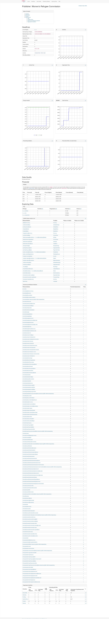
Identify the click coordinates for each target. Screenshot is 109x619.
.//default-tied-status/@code (28, 243)
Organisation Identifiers (32, 21)
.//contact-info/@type (26, 235)
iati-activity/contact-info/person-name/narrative (31, 353)
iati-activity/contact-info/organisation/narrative (31, 349)
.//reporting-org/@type (27, 264)
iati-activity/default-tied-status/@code (29, 372)
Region (54, 258)
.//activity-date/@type (26, 224)
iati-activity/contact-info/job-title (28, 343)
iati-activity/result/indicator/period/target (30, 477)
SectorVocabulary (56, 272)
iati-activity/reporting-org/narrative (29, 429)
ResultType (55, 266)
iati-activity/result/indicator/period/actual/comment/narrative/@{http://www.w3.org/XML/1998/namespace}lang (42, 466)
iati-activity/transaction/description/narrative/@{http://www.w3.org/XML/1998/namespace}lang (39, 514)
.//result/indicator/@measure (28, 268)
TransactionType (56, 277)
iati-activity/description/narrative (28, 378)
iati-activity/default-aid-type (27, 358)
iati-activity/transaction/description (29, 510)
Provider (24, 601)
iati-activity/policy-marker (27, 395)
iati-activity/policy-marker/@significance (30, 399)
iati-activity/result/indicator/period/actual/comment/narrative (33, 464)
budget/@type (31, 188)
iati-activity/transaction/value (28, 531)
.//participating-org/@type (27, 249)
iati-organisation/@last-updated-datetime (30, 542)
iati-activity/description (27, 374)
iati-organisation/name (27, 546)
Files (28, 18)
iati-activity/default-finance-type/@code (30, 364)
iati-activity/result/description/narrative (29, 441)
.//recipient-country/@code (27, 256)
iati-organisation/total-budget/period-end (30, 571)
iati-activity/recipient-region (27, 408)
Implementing (25, 599)
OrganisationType (56, 249)
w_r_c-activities (25, 210)
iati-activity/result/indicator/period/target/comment (31, 481)
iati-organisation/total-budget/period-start (30, 575)
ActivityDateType (56, 224)
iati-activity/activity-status (27, 307)
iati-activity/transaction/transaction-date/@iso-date (32, 525)
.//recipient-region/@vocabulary (28, 260)
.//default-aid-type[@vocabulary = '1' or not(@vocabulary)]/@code (34, 237)
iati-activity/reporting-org (27, 422)
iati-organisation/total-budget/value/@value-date (31, 581)
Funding (24, 597)
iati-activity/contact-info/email (28, 341)
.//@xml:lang (25, 281)
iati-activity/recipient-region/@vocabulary (30, 414)
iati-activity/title (25, 504)
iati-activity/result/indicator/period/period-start (31, 473)
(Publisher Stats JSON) (83, 5)
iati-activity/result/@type (27, 437)
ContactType (55, 235)
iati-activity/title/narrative (27, 506)
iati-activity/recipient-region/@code (29, 410)
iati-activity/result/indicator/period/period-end (31, 468)
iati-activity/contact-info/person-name (29, 351)
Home (29, 1)
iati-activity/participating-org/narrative (29, 391)
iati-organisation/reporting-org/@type (29, 561)
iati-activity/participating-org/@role (29, 387)
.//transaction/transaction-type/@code (29, 277)
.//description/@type (26, 245)
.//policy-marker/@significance (28, 254)
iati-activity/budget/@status (27, 314)
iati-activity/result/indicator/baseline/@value (30, 452)
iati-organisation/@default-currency (29, 540)
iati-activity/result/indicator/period (28, 456)
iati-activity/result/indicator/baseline (29, 450)
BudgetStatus (55, 229)
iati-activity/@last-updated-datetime (29, 297)
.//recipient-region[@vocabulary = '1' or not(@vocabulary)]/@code (34, 258)
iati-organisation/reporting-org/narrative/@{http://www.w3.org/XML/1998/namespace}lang (39, 565)
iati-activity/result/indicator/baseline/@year (30, 454)
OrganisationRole (56, 247)
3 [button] (63, 224)
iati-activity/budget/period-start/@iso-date (30, 324)
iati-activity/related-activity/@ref (28, 418)
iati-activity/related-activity (27, 416)
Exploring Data (54, 1)
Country (54, 256)
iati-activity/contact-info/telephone (29, 355)
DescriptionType (56, 245)
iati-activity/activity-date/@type (28, 305)
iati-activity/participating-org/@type (29, 389)
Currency (55, 222)
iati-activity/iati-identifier (27, 381)
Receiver (24, 603)
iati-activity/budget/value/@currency (29, 328)
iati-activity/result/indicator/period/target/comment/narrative (33, 483)
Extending (24, 594)
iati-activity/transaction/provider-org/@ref (30, 519)
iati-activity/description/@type (28, 376)
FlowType (55, 241)
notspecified (37, 52)
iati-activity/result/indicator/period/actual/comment (31, 462)
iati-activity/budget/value (27, 326)
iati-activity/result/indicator (27, 445)
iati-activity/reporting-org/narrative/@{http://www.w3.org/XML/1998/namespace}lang (38, 431)
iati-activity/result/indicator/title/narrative (30, 487)
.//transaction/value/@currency (28, 279)
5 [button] (63, 256)
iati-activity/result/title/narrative (28, 491)
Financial (27, 16)
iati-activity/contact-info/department (29, 337)
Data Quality (39, 1)
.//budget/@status (26, 229)
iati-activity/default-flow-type (28, 366)
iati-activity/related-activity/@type (28, 420)
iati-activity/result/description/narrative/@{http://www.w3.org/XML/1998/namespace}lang (38, 443)
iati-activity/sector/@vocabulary (28, 502)
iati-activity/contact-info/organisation (29, 347)
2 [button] (63, 249)
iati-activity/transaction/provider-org (29, 517)
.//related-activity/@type (27, 262)
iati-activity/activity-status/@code (28, 309)
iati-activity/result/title (26, 489)
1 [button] (63, 222)
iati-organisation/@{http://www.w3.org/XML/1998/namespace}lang (34, 544)
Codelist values (30, 19)
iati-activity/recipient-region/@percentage (30, 412)
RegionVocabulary (56, 260)
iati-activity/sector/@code (27, 498)
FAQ (59, 1)
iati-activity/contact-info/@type (28, 335)
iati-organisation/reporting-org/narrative (30, 563)
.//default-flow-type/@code (27, 241)
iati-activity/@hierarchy (27, 293)
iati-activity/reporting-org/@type (28, 427)
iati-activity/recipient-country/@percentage (30, 406)
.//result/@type (25, 266)
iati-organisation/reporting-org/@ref (29, 556)
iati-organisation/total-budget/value (29, 579)
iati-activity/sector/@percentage (28, 500)
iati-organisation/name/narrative (28, 548)
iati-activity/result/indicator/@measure (29, 448)
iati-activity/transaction (27, 508)
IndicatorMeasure (56, 268)
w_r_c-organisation (26, 215)
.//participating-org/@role (27, 247)
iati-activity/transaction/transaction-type (30, 527)
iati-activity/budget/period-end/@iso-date (30, 320)
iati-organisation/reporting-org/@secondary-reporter (32, 558)
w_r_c (36, 29)
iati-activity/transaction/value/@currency (30, 533)
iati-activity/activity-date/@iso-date (29, 303)
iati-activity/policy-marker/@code (28, 397)
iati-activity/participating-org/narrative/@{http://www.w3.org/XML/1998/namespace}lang (38, 393)
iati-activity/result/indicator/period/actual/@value (31, 460)
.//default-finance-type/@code (28, 239)
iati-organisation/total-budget (28, 567)
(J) (85, 29)
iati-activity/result (26, 433)
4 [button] (63, 258)
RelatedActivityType (56, 262)
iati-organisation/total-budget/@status (29, 569)
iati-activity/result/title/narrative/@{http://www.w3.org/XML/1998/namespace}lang (37, 494)
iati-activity (24, 288)
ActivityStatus (55, 226)
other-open (43, 52)
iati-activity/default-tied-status (28, 370)
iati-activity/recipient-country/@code (29, 404)
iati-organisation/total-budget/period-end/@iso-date (32, 573)
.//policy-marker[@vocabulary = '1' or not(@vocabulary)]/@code (34, 252)
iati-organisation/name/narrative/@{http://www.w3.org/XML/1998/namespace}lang (37, 550)
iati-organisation (25, 538)
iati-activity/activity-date (27, 301)
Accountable (25, 592)
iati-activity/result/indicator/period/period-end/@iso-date (32, 471)
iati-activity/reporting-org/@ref (28, 425)
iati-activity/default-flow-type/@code (29, 368)
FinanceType (55, 239)
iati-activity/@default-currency (28, 291)
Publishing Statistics (46, 1)
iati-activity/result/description (28, 439)
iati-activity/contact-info (27, 332)
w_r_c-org (24, 213)
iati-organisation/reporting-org (28, 554)
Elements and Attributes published (34, 20)
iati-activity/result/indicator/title (28, 485)
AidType (54, 237)
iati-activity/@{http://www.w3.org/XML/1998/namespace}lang (33, 299)
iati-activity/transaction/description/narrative (30, 512)
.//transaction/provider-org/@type (28, 275)
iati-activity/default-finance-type (28, 362)
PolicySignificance (56, 254)
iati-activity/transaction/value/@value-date (30, 535)
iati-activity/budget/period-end (28, 318)
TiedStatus (55, 243)
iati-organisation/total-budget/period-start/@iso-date (32, 577)
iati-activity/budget (26, 311)
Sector (54, 270)
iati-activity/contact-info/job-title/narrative (30, 345)
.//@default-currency (26, 222)
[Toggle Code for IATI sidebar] (24, 1)
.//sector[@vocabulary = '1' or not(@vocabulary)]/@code (33, 270)
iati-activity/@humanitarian (27, 295)
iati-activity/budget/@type (27, 316)
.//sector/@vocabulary (26, 272)
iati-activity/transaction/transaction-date (30, 523)
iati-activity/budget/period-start (28, 322)
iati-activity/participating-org (27, 383)
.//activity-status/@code (27, 226)
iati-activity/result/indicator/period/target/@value (31, 479)
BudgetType (55, 231)
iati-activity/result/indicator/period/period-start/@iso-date (33, 475)
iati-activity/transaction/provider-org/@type (30, 521)
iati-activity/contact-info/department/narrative (31, 339)
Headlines (33, 1)
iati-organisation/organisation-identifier (29, 552)
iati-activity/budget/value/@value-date (29, 330)
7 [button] (63, 270)
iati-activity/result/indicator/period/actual (30, 458)
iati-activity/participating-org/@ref (28, 385)
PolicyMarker (55, 252)
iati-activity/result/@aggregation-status (29, 435)
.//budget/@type (25, 231)
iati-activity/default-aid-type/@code (29, 360)
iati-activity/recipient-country (28, 401)
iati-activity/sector (26, 496)
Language (55, 281)
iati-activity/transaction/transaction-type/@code (31, 529)
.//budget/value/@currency (27, 233)
